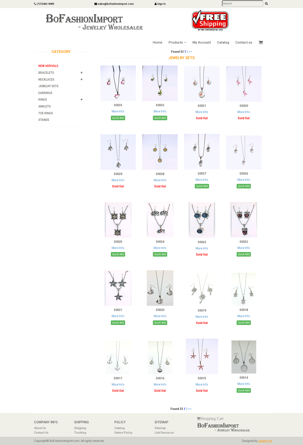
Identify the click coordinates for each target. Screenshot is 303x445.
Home (157, 42)
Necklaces (46, 79)
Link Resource (164, 432)
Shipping (80, 428)
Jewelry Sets (48, 86)
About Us (40, 428)
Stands (43, 119)
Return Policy (123, 432)
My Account (202, 42)
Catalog (223, 42)
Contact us (243, 42)
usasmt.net (265, 441)
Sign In (161, 3)
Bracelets (46, 72)
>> (190, 51)
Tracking (80, 432)
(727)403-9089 (45, 3)
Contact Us (41, 432)
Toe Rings (45, 113)
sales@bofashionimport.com (115, 3)
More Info (118, 111)
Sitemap (160, 428)
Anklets (44, 106)
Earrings (45, 93)
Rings (42, 99)
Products (176, 42)
